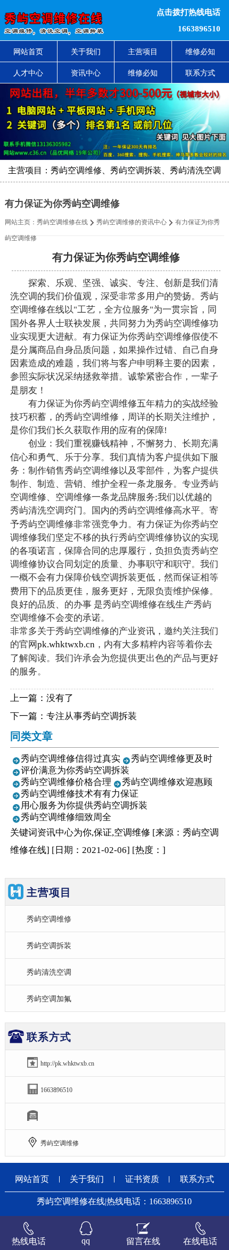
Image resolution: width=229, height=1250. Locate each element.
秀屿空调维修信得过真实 (70, 759)
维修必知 (143, 73)
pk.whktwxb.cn (66, 644)
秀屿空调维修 (49, 919)
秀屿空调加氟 (49, 998)
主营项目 (143, 51)
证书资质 (142, 1179)
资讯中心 (86, 73)
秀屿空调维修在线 (62, 222)
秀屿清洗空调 (49, 972)
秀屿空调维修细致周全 (66, 817)
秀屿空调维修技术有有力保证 (79, 794)
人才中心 (28, 73)
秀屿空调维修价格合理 (66, 782)
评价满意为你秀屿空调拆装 (75, 770)
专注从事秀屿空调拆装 (91, 716)
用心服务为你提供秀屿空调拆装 (84, 805)
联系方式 (197, 1179)
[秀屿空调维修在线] (70, 20)
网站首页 (28, 51)
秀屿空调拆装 (49, 945)
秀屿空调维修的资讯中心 (131, 222)
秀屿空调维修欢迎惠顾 (167, 782)
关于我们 (86, 51)
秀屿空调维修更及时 (171, 759)
